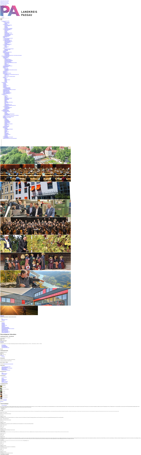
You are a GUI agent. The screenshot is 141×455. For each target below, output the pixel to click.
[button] (4, 21)
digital (5, 400)
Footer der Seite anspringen (3, 4)
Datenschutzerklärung (4, 379)
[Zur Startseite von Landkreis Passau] (18, 15)
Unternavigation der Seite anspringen (4, 3)
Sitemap (3, 378)
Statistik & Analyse (3, 408)
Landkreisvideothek (4, 374)
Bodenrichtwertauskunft (4, 369)
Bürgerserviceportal (4, 368)
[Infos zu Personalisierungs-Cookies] (4, 409)
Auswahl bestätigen (3, 454)
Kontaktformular (4, 380)
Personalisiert (2, 409)
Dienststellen (3, 356)
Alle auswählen (7, 454)
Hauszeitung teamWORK (5, 381)
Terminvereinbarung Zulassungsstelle (6, 366)
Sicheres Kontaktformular (5, 367)
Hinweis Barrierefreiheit (4, 382)
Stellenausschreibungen (4, 373)
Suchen (1, 18)
